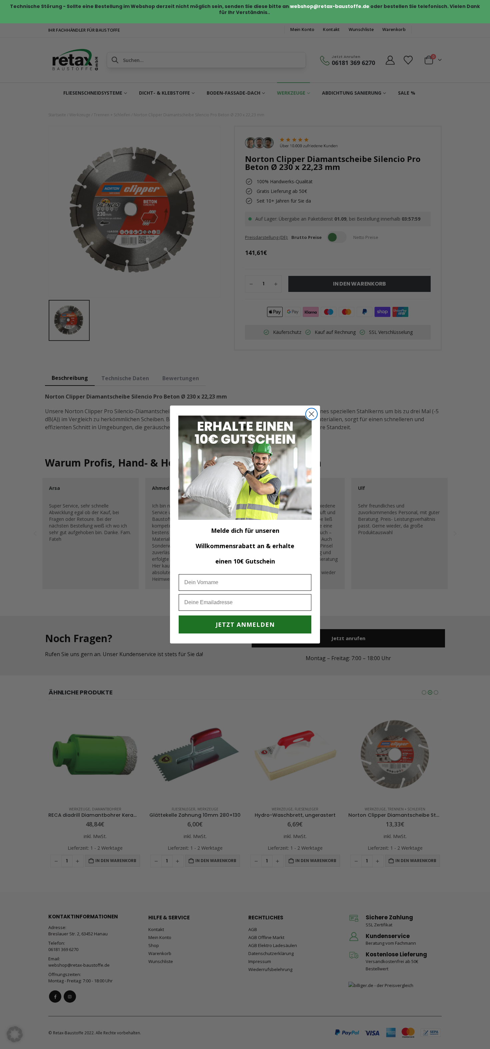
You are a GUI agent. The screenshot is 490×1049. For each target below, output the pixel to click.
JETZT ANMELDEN (245, 624)
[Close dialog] (311, 414)
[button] (14, 1034)
